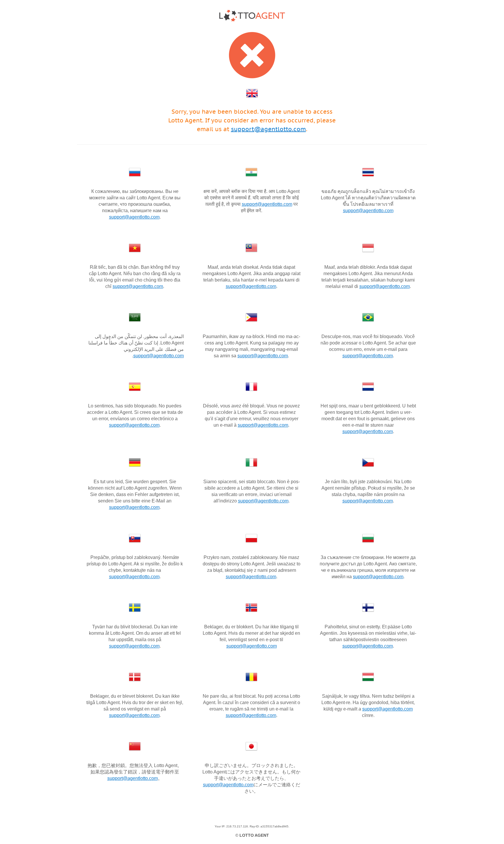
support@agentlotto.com (268, 129)
